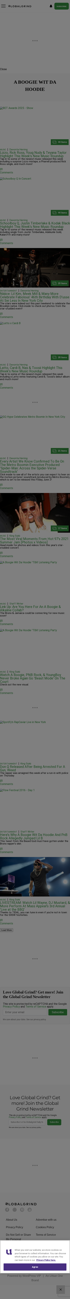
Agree (35, 1267)
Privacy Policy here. (46, 1260)
